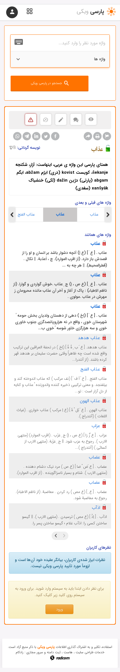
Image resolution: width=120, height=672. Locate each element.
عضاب (94, 457)
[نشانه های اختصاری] (107, 136)
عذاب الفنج (26, 214)
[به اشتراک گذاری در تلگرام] (27, 136)
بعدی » (56, 536)
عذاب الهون (90, 400)
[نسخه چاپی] (97, 136)
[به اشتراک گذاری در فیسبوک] (55, 136)
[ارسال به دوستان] (88, 136)
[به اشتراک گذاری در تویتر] (46, 136)
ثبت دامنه (54, 652)
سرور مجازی (35, 652)
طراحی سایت (84, 652)
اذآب (96, 507)
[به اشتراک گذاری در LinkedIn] (36, 136)
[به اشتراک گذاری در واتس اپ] (17, 136)
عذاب (60, 214)
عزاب (96, 425)
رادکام (19, 652)
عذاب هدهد (89, 337)
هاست (68, 652)
